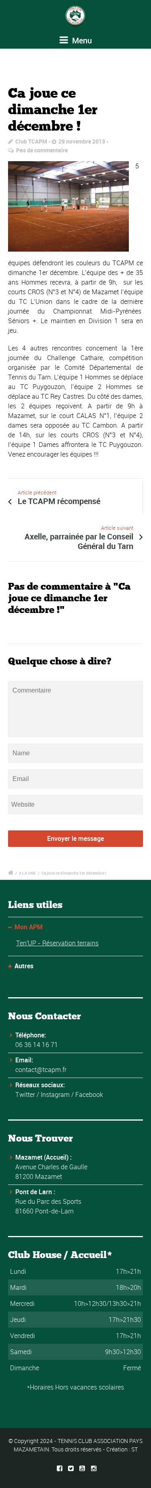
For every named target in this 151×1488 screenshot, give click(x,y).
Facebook (89, 1094)
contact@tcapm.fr (40, 1069)
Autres (23, 965)
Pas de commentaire (42, 150)
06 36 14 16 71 (36, 1044)
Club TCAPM (31, 141)
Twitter (25, 1094)
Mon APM (28, 926)
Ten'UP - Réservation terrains (57, 943)
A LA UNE (27, 873)
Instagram (55, 1094)
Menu (81, 40)
